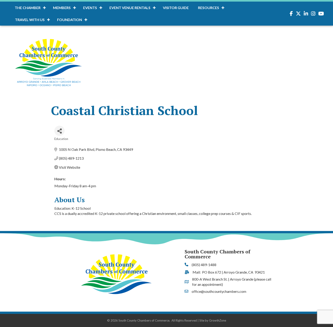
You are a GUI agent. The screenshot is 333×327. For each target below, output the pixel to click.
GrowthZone (217, 320)
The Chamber (28, 7)
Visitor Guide (176, 7)
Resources (208, 7)
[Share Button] (59, 131)
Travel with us (30, 19)
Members (62, 7)
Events (90, 7)
